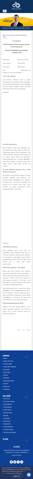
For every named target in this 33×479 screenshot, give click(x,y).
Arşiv (19, 330)
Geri (24, 330)
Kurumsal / (12, 28)
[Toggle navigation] (5, 11)
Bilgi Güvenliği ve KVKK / (23, 28)
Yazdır (28, 330)
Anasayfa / (5, 28)
